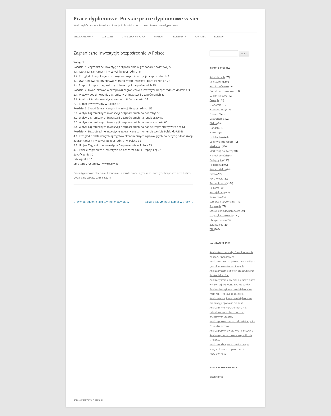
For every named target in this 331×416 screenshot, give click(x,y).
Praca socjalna (218, 169)
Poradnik (200, 36)
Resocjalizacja (217, 192)
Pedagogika (216, 160)
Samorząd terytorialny (222, 201)
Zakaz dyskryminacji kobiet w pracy (169, 201)
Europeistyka (217, 109)
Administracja (217, 77)
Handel (214, 128)
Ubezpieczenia (218, 220)
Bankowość (216, 82)
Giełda (213, 123)
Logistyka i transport (221, 141)
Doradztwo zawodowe (222, 91)
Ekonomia (113, 173)
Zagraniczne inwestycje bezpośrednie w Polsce (164, 173)
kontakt (98, 399)
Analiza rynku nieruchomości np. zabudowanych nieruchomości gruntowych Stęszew (228, 312)
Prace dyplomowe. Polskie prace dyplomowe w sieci (137, 18)
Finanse (214, 114)
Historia (214, 132)
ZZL (212, 229)
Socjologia (215, 206)
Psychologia (216, 178)
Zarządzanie (216, 224)
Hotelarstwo (217, 137)
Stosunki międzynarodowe (225, 211)
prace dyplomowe (83, 399)
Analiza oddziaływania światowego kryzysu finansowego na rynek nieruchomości (229, 349)
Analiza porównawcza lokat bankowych (232, 330)
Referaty (159, 36)
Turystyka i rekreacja (221, 215)
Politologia (216, 164)
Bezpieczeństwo (219, 86)
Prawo (213, 174)
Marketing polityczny (222, 151)
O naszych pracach (134, 36)
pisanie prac (216, 376)
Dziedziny (107, 36)
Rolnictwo (215, 197)
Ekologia (214, 100)
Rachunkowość (218, 183)
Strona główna (83, 36)
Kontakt (219, 36)
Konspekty (179, 36)
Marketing (215, 146)
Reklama (214, 187)
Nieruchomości (218, 155)
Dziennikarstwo (218, 95)
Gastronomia (217, 118)
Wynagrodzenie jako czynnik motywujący (101, 201)
